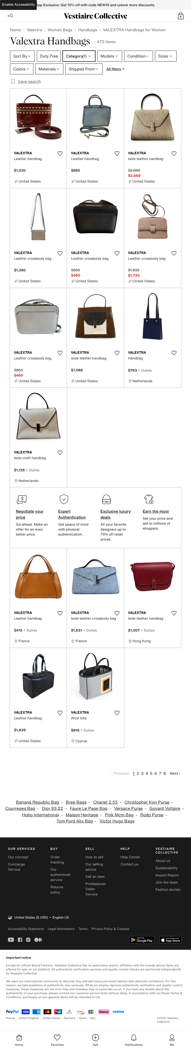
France (10, 1018)
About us (162, 860)
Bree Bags (76, 802)
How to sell (94, 857)
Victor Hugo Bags (116, 821)
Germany (70, 1018)
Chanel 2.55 (105, 802)
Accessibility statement (26, 928)
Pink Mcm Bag (119, 815)
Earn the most (156, 511)
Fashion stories (167, 889)
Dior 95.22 (52, 808)
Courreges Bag (20, 808)
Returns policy (56, 890)
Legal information (61, 928)
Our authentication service (62, 875)
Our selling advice (94, 867)
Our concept (18, 857)
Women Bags (60, 30)
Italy (93, 1018)
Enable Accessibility (18, 4)
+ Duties (145, 370)
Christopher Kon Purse (146, 802)
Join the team (166, 882)
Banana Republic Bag (37, 802)
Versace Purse (128, 808)
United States (51, 1018)
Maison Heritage (82, 815)
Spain (83, 1018)
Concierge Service (16, 867)
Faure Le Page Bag (88, 808)
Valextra (34, 30)
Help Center (130, 857)
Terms (83, 928)
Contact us (129, 864)
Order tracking (57, 860)
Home (15, 30)
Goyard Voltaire (164, 808)
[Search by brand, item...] (10, 16)
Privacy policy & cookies (110, 928)
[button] (180, 15)
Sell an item (95, 876)
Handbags (87, 30)
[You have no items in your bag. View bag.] (180, 15)
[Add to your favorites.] (60, 154)
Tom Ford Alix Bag (74, 821)
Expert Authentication (72, 514)
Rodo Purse (151, 815)
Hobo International (40, 815)
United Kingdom (28, 1018)
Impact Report (167, 875)
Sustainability (166, 868)
